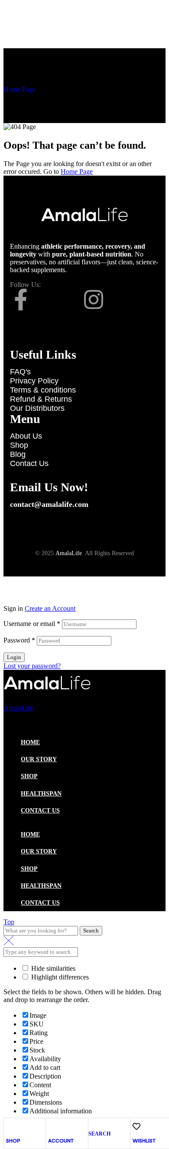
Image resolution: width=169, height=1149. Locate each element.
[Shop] (10, 1126)
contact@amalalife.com (49, 504)
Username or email (31, 623)
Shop (13, 1140)
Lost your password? (32, 665)
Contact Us (40, 810)
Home (30, 742)
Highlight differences (59, 977)
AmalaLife (68, 553)
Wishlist (144, 1140)
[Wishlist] (136, 1126)
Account (61, 1140)
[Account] (52, 1126)
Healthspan (41, 793)
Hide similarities (52, 968)
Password (19, 640)
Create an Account (50, 608)
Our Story (39, 759)
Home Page (19, 89)
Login (14, 657)
